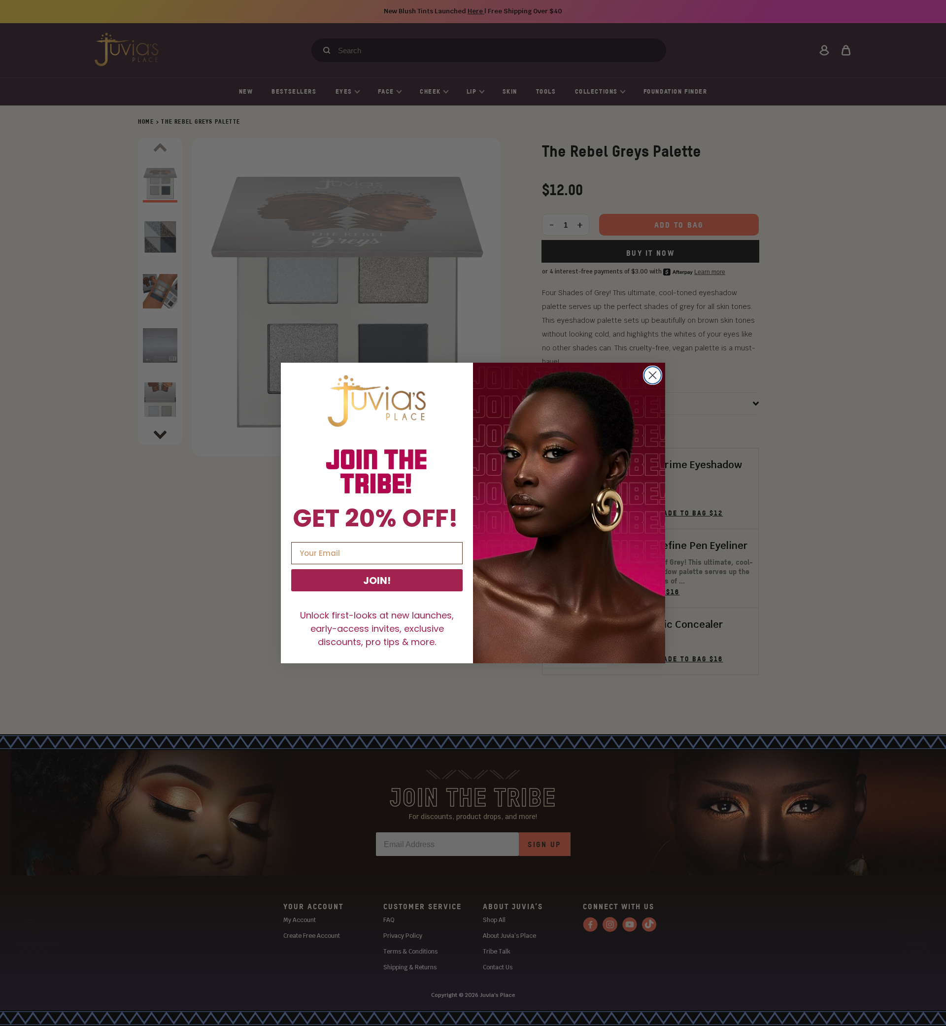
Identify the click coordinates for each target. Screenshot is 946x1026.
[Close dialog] (652, 375)
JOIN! (377, 580)
